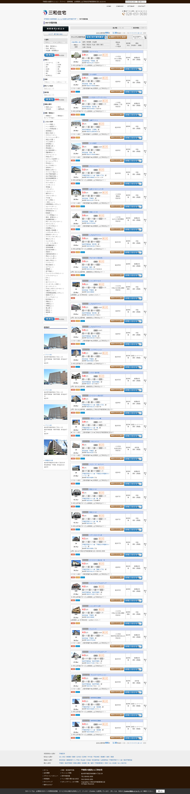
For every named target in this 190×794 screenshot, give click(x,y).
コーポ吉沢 (93, 74)
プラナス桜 (48, 354)
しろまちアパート (95, 235)
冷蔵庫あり (50, 228)
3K (58, 69)
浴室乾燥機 (50, 247)
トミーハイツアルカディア (98, 583)
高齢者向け (50, 152)
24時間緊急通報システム (55, 293)
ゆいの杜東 (112, 763)
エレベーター (51, 206)
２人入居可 (50, 141)
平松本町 (93, 223)
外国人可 (49, 157)
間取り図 (78, 42)
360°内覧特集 (65, 776)
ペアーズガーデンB (95, 535)
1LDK (59, 64)
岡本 (90, 84)
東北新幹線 (85, 61)
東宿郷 (99, 707)
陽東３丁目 (100, 175)
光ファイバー (51, 282)
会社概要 (47, 773)
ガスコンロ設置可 (52, 159)
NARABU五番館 (96, 698)
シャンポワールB (94, 606)
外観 (73, 42)
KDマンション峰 (96, 418)
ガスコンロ (50, 224)
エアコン (49, 267)
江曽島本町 (94, 131)
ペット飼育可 (51, 126)
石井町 (84, 757)
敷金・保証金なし (51, 46)
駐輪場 (49, 213)
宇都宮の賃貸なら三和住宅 (91, 770)
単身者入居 (50, 146)
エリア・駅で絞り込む (55, 34)
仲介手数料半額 (52, 176)
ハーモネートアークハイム (98, 97)
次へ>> (140, 33)
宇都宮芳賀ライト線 (88, 175)
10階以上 (50, 303)
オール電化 (50, 200)
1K (58, 62)
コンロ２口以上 (52, 226)
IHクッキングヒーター (54, 221)
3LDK (59, 71)
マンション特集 (66, 773)
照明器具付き (51, 211)
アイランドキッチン (53, 236)
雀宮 (90, 267)
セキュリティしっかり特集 (70, 782)
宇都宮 (93, 61)
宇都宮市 (88, 62)
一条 (92, 383)
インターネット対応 (53, 284)
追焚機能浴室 (51, 245)
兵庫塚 (92, 108)
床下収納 (49, 271)
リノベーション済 (52, 137)
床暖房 (49, 269)
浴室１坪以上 (51, 260)
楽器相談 (49, 131)
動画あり (61, 116)
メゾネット (50, 185)
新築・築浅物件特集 (67, 770)
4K (47, 73)
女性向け (49, 167)
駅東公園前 (77, 763)
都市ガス (49, 193)
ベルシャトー (95, 441)
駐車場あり (50, 299)
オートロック (51, 286)
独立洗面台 (50, 265)
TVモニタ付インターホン (55, 288)
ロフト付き (50, 182)
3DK (47, 71)
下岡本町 (93, 85)
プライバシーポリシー (51, 776)
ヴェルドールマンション (98, 675)
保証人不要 (50, 139)
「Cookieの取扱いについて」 (132, 791)
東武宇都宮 (95, 382)
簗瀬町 (92, 709)
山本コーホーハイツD (96, 189)
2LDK (47, 69)
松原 (92, 452)
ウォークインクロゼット (54, 273)
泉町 (107, 757)
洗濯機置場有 (51, 219)
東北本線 (85, 84)
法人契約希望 (51, 150)
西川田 (94, 106)
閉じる (160, 791)
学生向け (49, 163)
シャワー (49, 262)
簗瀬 (92, 360)
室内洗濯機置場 (52, 178)
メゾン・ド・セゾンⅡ (96, 464)
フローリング (51, 180)
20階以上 (50, 306)
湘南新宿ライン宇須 (72, 760)
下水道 (49, 198)
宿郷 (73, 757)
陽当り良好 (50, 133)
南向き (49, 310)
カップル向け (51, 165)
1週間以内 (61, 109)
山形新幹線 (104, 760)
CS (48, 278)
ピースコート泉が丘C (96, 395)
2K (47, 67)
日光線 (88, 760)
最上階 (49, 308)
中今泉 (90, 757)
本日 (59, 107)
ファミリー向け (52, 172)
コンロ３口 (50, 241)
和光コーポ (93, 489)
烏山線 (83, 760)
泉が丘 (92, 406)
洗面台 (49, 252)
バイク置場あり (52, 215)
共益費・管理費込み (52, 50)
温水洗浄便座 (51, 249)
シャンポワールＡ (95, 281)
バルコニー (50, 191)
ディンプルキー (52, 297)
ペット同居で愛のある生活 (70, 779)
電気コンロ (50, 239)
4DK (59, 73)
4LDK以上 (49, 75)
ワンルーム (49, 62)
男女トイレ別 (51, 256)
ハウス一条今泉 (94, 372)
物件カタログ (48, 785)
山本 (92, 62)
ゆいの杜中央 (122, 763)
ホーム (46, 770)
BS (48, 280)
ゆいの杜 (62, 757)
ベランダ (49, 189)
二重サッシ (50, 202)
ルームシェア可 (52, 161)
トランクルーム (52, 275)
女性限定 (49, 144)
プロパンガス (51, 195)
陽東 (92, 477)
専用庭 (49, 187)
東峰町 (92, 177)
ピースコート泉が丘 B (97, 560)
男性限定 (49, 148)
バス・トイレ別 (52, 243)
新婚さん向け (51, 170)
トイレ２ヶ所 (51, 258)
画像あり (49, 116)
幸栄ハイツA (93, 212)
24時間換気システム (53, 204)
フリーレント (51, 154)
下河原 (92, 594)
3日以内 (48, 109)
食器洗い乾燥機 (52, 230)
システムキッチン (52, 232)
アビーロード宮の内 (95, 258)
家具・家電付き (52, 217)
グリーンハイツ (94, 166)
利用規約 (47, 779)
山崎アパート (93, 120)
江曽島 (94, 129)
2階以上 (49, 301)
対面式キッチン (52, 234)
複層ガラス (50, 295)
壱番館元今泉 (49, 460)
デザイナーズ (51, 135)
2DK (59, 67)
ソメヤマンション (96, 349)
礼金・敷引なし (51, 48)
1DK (47, 64)
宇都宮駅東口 (99, 763)
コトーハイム (93, 51)
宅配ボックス (51, 290)
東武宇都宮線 (86, 106)
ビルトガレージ (52, 208)
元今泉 (78, 757)
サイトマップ (48, 782)
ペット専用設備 (52, 129)
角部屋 (49, 312)
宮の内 (92, 269)
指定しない (49, 107)
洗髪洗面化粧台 (52, 254)
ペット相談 (50, 124)
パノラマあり (50, 118)
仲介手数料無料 (52, 174)
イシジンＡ (93, 629)
